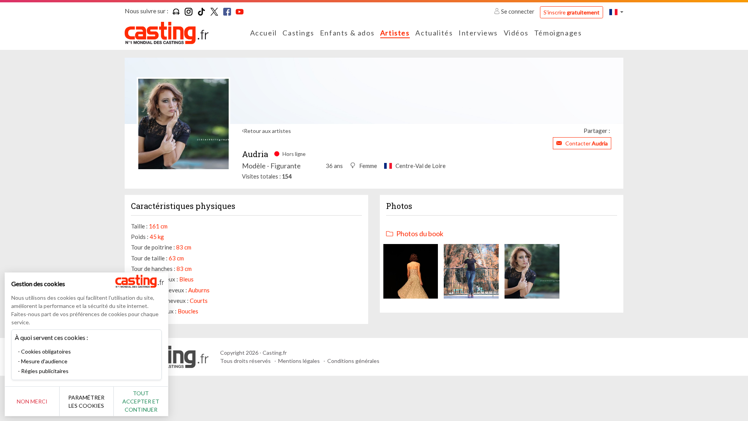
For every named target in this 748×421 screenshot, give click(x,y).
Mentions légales (299, 360)
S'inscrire (571, 12)
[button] (616, 12)
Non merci (32, 401)
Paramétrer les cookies (86, 401)
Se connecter (518, 11)
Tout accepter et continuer (140, 401)
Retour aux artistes (267, 130)
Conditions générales (353, 360)
